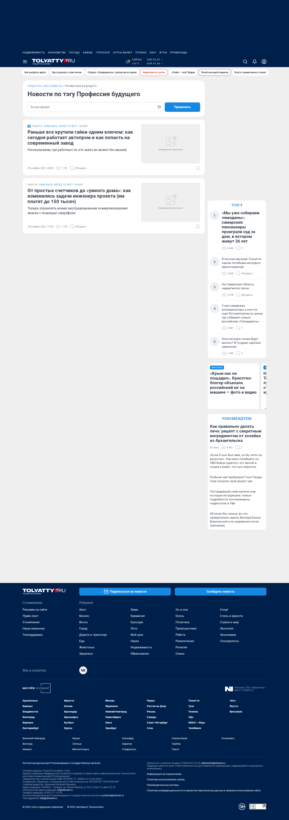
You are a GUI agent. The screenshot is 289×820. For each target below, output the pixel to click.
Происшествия (186, 628)
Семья (180, 653)
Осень (180, 616)
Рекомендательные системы (163, 785)
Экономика (228, 635)
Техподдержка (32, 635)
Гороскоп (103, 52)
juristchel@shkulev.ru (112, 795)
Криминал (138, 616)
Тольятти (34, 86)
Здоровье (86, 653)
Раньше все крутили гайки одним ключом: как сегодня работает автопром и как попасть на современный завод (80, 137)
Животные (86, 647)
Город (83, 628)
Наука (135, 641)
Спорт (224, 609)
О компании (31, 622)
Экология (226, 628)
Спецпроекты (229, 641)
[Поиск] (245, 61)
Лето (134, 628)
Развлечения (185, 641)
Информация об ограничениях (164, 774)
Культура (137, 622)
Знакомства (57, 52)
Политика (182, 622)
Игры (163, 52)
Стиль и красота (231, 616)
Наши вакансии (34, 628)
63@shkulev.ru (65, 790)
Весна (83, 622)
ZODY (153, 52)
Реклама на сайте (35, 609)
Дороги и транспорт (93, 635)
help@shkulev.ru (48, 798)
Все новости (53, 86)
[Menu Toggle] (25, 61)
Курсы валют (122, 52)
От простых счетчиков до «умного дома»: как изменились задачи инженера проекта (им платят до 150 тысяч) (79, 196)
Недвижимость (34, 52)
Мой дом (137, 635)
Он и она (182, 609)
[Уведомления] (254, 61)
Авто (82, 609)
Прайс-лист (31, 616)
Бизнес (84, 616)
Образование (140, 653)
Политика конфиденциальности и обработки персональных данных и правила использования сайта (204, 790)
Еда (81, 641)
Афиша (88, 52)
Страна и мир (229, 622)
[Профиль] (264, 61)
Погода (74, 52)
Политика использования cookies (166, 779)
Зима (134, 609)
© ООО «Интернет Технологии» (85, 806)
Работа (180, 635)
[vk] (83, 670)
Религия (181, 647)
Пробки (140, 52)
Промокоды (178, 52)
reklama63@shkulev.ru (213, 763)
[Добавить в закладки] (197, 168)
